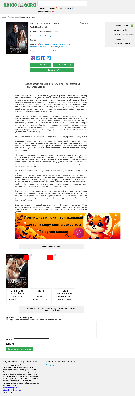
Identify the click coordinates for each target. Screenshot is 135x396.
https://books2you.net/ (12, 390)
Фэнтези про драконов (124, 34)
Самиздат (63, 47)
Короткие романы (122, 43)
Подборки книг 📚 (46, 12)
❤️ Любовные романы (47, 44)
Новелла (54, 47)
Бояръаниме (120, 39)
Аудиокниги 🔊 (120, 30)
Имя (9, 340)
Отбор (40, 291)
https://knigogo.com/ (11, 388)
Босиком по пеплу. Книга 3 (17, 292)
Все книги (50, 365)
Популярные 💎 (67, 8)
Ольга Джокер (45, 36)
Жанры (41, 8)
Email (9, 344)
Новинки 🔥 (53, 8)
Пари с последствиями (64, 292)
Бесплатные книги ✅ (123, 25)
